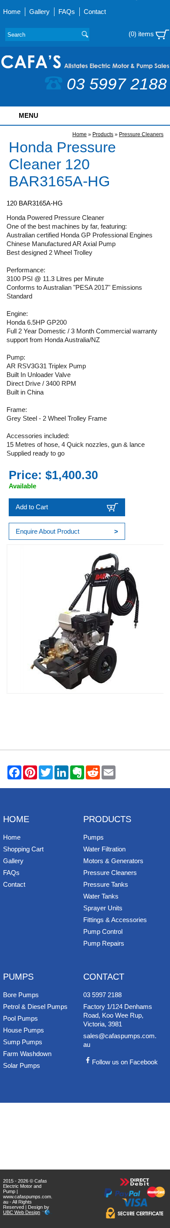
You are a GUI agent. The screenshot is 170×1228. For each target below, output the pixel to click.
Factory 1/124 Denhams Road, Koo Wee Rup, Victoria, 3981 (117, 1015)
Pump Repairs (103, 943)
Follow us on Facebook (125, 1062)
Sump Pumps (22, 1042)
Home (11, 11)
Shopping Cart (23, 849)
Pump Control (102, 931)
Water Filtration (104, 849)
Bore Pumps (21, 994)
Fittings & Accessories (115, 919)
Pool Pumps (20, 1018)
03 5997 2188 (117, 84)
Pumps (93, 837)
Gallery (39, 11)
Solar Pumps (21, 1065)
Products (102, 134)
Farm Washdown (27, 1053)
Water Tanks (101, 896)
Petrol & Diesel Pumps (35, 1006)
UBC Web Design (21, 1212)
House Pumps (23, 1030)
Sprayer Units (102, 908)
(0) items (142, 34)
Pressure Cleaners (141, 134)
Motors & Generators (113, 860)
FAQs (66, 11)
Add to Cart (32, 507)
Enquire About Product (67, 531)
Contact (95, 11)
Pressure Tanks (105, 884)
